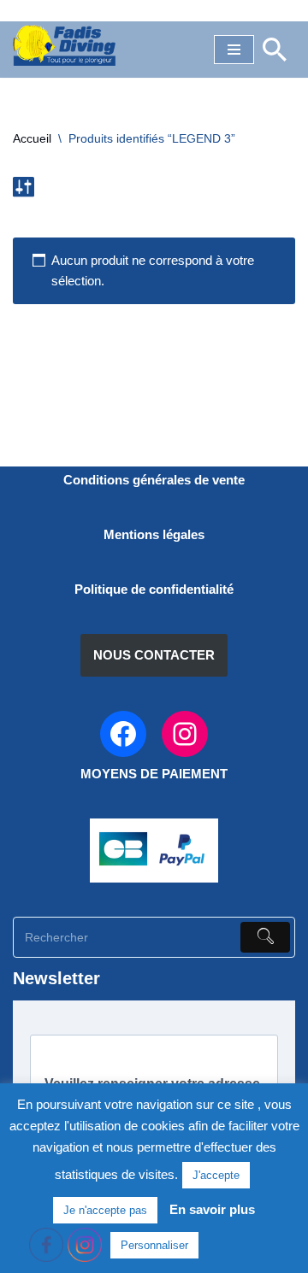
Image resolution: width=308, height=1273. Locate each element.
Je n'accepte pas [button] (105, 1210)
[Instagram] (185, 734)
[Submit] (265, 937)
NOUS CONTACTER (154, 655)
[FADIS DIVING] (64, 45)
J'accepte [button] (216, 1175)
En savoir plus (212, 1209)
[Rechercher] (275, 50)
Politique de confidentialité (154, 589)
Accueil (32, 138)
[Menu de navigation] (234, 49)
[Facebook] (123, 734)
